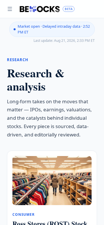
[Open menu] (10, 9)
